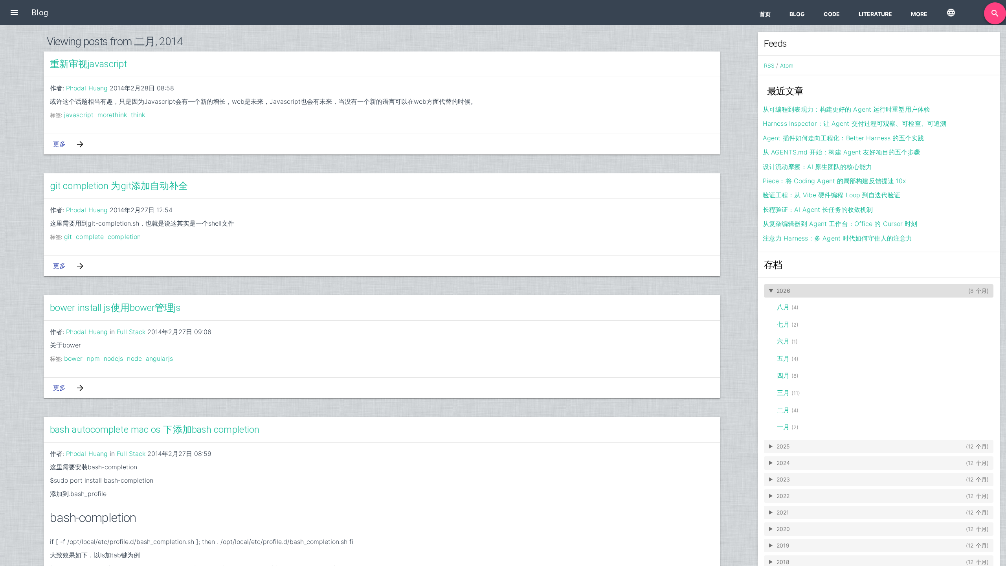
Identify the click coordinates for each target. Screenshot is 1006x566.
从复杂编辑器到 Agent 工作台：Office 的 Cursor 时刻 (840, 224)
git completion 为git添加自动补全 (119, 185)
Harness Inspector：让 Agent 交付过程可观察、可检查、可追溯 (854, 123)
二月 (783, 410)
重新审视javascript (88, 64)
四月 (783, 375)
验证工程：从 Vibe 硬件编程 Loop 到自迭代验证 (831, 195)
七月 (783, 324)
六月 (783, 341)
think (138, 115)
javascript (79, 115)
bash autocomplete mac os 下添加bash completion (154, 429)
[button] (14, 12)
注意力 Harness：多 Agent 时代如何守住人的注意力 (837, 238)
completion (124, 237)
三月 (783, 393)
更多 (59, 144)
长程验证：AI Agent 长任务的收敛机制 (818, 209)
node (134, 358)
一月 (783, 427)
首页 (765, 14)
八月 (783, 307)
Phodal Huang (87, 88)
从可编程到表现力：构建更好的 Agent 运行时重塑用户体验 (846, 109)
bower (73, 358)
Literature (875, 14)
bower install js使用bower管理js (115, 307)
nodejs (113, 358)
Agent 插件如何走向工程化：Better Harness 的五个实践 (843, 138)
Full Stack (131, 332)
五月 (783, 358)
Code (832, 14)
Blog (797, 14)
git (68, 237)
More (919, 14)
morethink (112, 115)
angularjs (159, 358)
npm (93, 358)
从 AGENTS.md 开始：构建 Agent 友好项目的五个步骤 (841, 152)
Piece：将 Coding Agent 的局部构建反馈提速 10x (834, 181)
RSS (769, 65)
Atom (786, 65)
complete (90, 237)
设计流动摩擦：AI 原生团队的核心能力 (817, 167)
